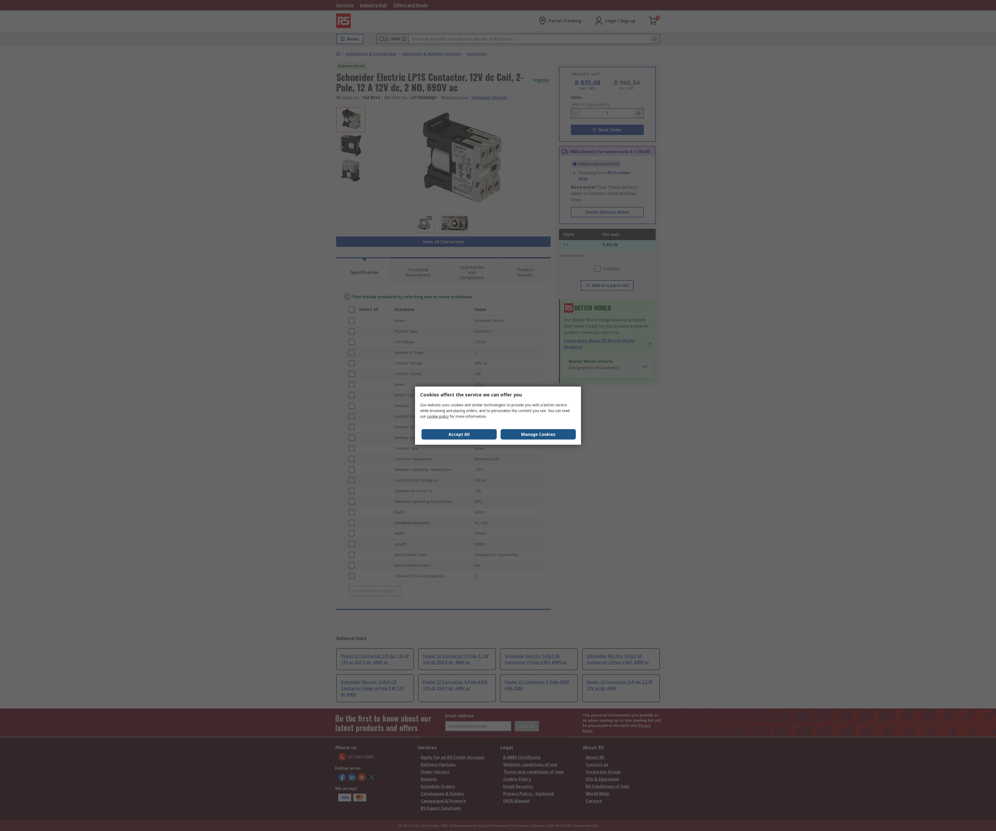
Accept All (459, 434)
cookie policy (438, 416)
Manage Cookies (538, 434)
